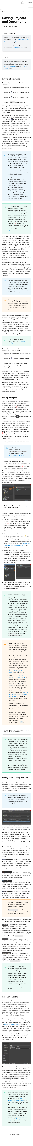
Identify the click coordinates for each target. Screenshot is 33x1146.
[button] (16, 506)
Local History (23, 1117)
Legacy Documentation (10, 66)
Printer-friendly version (18, 1134)
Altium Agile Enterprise (17, 41)
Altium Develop (22, 39)
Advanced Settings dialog (16, 455)
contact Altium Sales (18, 47)
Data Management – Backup (12, 1024)
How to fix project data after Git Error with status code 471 (18, 694)
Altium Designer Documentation (14, 11)
